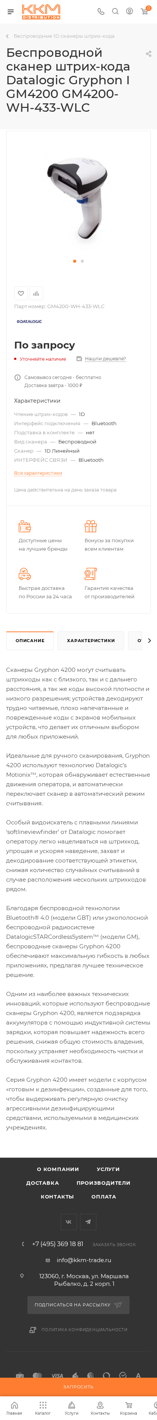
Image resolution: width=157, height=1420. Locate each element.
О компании (58, 1169)
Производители (104, 1183)
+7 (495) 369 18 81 (57, 1244)
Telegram (88, 1222)
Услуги (108, 1169)
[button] (74, 261)
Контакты (57, 1197)
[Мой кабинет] (129, 12)
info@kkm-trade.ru (84, 1260)
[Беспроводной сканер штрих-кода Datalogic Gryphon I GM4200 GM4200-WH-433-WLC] (78, 198)
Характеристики (91, 640)
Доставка (42, 1183)
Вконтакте (69, 1222)
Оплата (103, 1197)
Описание (30, 640)
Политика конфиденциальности (85, 1329)
